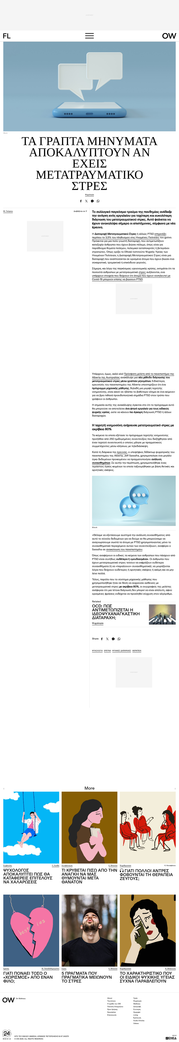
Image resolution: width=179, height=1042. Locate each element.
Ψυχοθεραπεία (125, 865)
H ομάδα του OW (114, 1004)
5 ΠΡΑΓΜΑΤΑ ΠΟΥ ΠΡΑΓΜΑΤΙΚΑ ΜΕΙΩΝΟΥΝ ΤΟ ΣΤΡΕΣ (87, 978)
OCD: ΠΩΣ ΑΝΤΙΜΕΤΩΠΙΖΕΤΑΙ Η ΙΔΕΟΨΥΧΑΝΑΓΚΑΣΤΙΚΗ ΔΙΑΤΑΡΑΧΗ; (116, 612)
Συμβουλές (7, 865)
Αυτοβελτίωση (67, 865)
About (109, 998)
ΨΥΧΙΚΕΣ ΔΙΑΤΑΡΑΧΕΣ (121, 651)
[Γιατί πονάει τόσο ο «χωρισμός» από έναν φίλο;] (31, 930)
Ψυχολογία (89, 195)
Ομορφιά (136, 1012)
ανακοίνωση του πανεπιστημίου (124, 549)
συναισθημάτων (101, 463)
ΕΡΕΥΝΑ (107, 651)
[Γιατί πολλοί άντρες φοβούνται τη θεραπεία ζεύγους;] (148, 828)
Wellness (136, 1004)
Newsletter (111, 1012)
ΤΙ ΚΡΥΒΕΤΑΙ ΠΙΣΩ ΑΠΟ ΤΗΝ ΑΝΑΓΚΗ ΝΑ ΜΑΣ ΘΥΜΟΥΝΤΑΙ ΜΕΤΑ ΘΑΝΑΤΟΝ (89, 876)
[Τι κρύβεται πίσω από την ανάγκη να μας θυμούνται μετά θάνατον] (90, 828)
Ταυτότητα (111, 1001)
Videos (136, 1023)
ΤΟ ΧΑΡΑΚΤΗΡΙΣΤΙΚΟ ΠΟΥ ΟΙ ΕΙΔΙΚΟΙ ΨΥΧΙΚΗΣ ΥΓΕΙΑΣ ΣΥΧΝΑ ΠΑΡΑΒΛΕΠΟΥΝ (147, 978)
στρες (142, 272)
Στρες (64, 969)
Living (135, 1015)
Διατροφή (137, 1007)
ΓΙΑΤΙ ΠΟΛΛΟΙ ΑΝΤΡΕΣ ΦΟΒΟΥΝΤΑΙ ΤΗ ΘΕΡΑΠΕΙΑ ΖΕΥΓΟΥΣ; (146, 875)
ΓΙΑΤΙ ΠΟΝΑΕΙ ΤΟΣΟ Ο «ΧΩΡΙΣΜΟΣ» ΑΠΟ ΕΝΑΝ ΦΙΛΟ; (28, 978)
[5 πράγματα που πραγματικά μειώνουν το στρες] (90, 930)
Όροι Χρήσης (112, 1009)
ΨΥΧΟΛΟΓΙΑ (97, 651)
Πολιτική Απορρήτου (115, 1007)
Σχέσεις (6, 969)
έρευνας (122, 452)
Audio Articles (138, 1021)
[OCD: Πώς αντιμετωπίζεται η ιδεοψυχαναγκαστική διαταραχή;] (162, 614)
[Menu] (89, 35)
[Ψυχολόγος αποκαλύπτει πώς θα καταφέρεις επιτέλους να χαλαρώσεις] (31, 828)
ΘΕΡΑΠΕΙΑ (136, 651)
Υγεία (135, 998)
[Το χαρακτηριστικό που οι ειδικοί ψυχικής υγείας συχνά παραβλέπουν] (148, 930)
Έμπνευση (137, 1018)
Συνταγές (137, 1009)
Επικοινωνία (111, 1015)
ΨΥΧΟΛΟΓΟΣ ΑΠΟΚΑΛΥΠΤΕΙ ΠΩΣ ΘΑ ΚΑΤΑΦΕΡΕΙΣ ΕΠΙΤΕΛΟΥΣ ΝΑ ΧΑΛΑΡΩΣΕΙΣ (27, 876)
